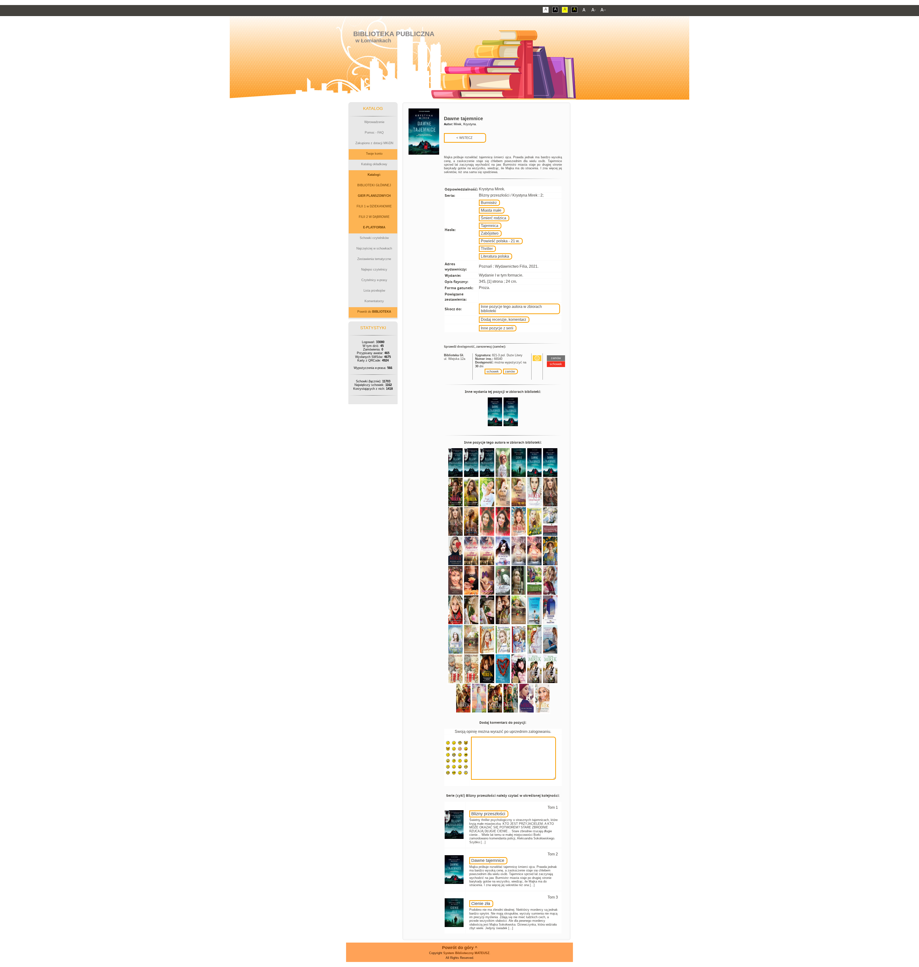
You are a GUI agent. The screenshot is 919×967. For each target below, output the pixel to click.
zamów (510, 371)
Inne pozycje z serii (497, 328)
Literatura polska (495, 256)
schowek (493, 371)
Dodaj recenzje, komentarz (503, 319)
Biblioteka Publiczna (393, 34)
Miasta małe (491, 210)
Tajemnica (489, 226)
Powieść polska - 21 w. (500, 241)
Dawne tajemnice (487, 860)
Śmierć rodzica (493, 218)
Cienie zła (480, 903)
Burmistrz (489, 203)
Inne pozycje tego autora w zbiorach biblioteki (511, 309)
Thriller (487, 249)
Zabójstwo (490, 233)
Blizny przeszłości (488, 813)
